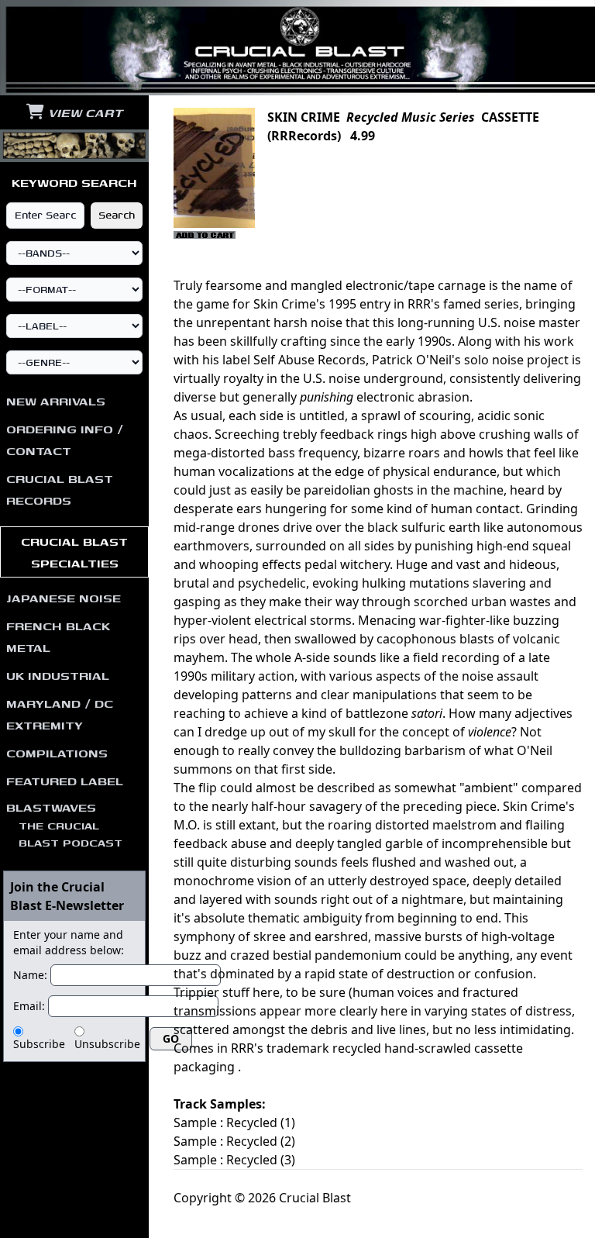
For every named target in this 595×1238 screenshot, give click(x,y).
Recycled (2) (260, 1141)
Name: (30, 974)
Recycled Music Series (410, 117)
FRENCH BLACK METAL (58, 636)
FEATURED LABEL (64, 780)
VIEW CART (83, 112)
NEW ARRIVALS (55, 400)
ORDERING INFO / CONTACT (64, 439)
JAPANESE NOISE (63, 597)
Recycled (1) (260, 1122)
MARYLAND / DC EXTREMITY (59, 714)
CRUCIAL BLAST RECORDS (59, 489)
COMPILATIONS (57, 752)
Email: (29, 1005)
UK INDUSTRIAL (57, 675)
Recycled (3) (260, 1159)
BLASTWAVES (64, 824)
